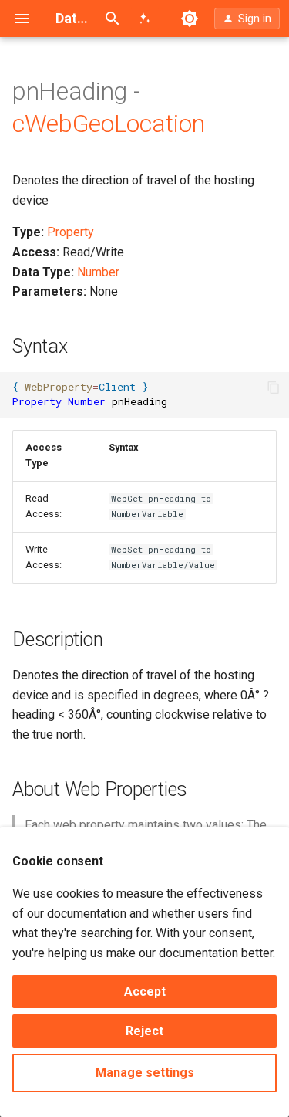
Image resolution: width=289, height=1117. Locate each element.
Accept (145, 991)
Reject (144, 1031)
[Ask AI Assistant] (145, 18)
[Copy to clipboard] (273, 387)
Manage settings (145, 1072)
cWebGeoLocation (108, 123)
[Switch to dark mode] (189, 18)
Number (98, 272)
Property (70, 232)
